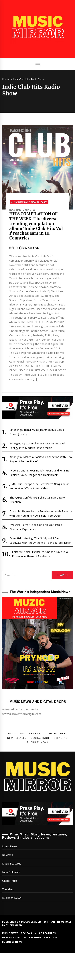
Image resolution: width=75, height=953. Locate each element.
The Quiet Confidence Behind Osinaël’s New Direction (37, 500)
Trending (7, 889)
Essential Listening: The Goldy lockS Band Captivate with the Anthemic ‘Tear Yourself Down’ (40, 540)
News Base (64, 921)
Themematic (14, 925)
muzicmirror (30, 247)
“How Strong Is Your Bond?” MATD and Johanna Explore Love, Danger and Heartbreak (39, 473)
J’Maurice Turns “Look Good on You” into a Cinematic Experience (35, 527)
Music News (9, 846)
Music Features (11, 863)
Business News (11, 898)
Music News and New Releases (29, 202)
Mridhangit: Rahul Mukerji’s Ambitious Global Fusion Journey (36, 432)
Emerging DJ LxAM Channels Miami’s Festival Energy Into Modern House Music (37, 445)
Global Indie (9, 880)
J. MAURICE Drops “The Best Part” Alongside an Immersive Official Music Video (39, 486)
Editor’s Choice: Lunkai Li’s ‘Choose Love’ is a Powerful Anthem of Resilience (40, 554)
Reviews (7, 855)
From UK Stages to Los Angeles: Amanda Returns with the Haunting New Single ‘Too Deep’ (40, 513)
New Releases (11, 872)
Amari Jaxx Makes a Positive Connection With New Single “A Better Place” (40, 459)
